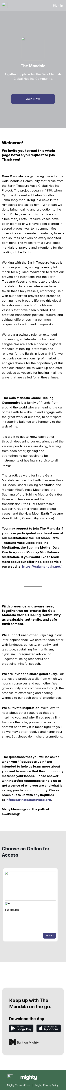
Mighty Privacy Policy (46, 1085)
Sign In (58, 5)
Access (49, 935)
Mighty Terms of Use (18, 1085)
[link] (30, 905)
